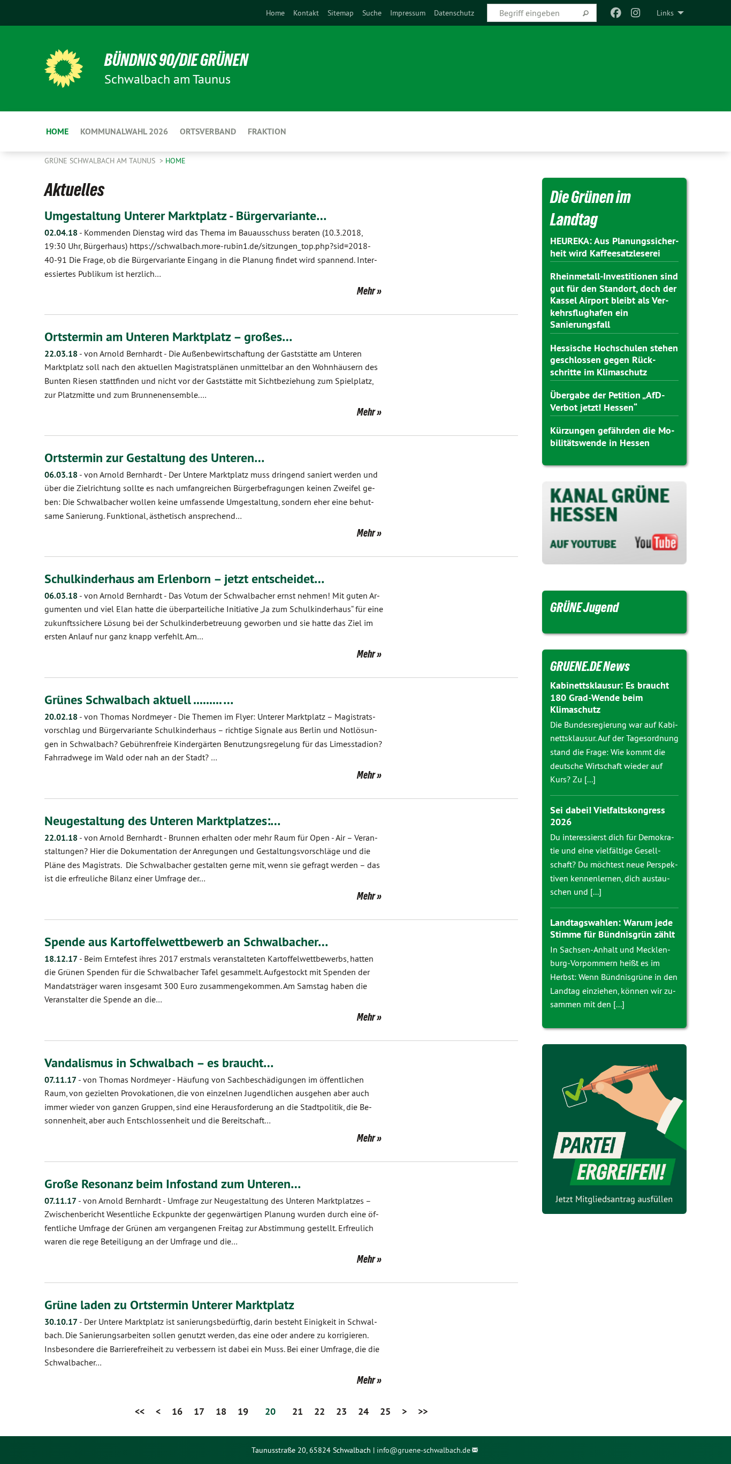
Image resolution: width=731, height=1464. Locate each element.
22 (319, 1411)
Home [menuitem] (57, 131)
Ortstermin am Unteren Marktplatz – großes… (168, 336)
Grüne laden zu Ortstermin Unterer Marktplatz (169, 1304)
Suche (372, 13)
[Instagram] (635, 13)
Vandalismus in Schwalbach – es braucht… (158, 1062)
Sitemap (341, 13)
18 (221, 1411)
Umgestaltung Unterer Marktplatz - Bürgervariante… (185, 215)
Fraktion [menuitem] (267, 131)
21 (297, 1411)
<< (139, 1411)
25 (385, 1411)
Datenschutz (454, 13)
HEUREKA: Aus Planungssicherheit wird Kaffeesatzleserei (614, 247)
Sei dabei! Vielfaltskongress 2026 (607, 816)
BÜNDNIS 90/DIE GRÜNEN (176, 60)
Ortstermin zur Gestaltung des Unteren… (154, 457)
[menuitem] (275, 13)
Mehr (366, 291)
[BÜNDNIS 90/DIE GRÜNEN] (63, 68)
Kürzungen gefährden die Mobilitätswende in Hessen (612, 436)
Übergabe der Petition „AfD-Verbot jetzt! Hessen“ (607, 401)
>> (423, 1411)
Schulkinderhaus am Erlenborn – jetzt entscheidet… (184, 578)
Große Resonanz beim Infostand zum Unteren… (172, 1183)
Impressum (407, 13)
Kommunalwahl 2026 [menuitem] (124, 131)
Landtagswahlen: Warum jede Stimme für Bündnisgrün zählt (612, 928)
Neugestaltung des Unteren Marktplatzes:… (162, 820)
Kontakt (306, 13)
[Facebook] (616, 13)
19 (243, 1411)
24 (363, 1411)
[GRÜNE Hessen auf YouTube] (614, 522)
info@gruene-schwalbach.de (423, 1450)
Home (275, 13)
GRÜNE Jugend (584, 607)
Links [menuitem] (665, 13)
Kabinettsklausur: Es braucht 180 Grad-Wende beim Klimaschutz (609, 697)
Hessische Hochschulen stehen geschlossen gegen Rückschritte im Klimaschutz (614, 360)
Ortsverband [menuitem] (208, 131)
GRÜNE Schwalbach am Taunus (100, 160)
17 (199, 1411)
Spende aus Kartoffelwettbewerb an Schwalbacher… (186, 941)
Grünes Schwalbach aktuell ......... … (138, 699)
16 (177, 1411)
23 (341, 1411)
